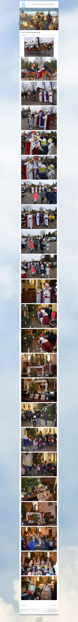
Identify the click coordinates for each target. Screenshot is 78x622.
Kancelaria (33, 8)
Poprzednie (54, 605)
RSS (21, 611)
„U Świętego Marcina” (39, 8)
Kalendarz (22, 610)
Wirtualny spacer (51, 8)
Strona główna (23, 8)
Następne (23, 605)
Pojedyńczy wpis (28, 29)
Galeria (25, 29)
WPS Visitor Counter (41, 621)
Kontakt (26, 610)
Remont (46, 8)
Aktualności (29, 8)
